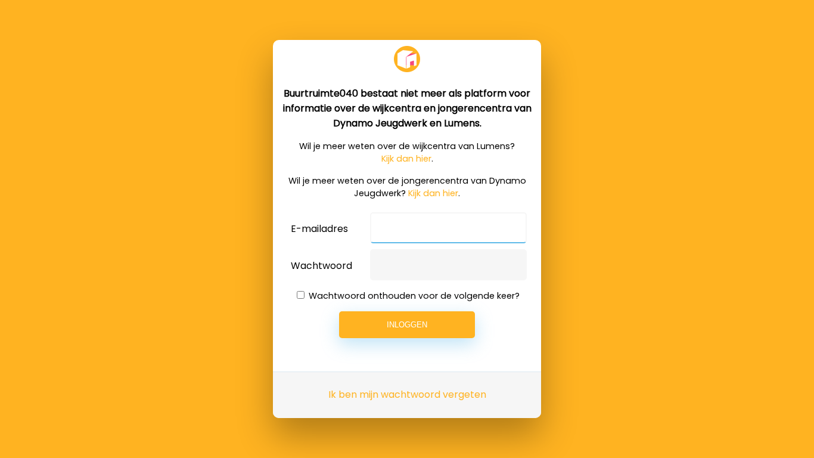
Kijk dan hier (406, 159)
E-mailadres (319, 229)
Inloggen (407, 324)
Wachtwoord (321, 266)
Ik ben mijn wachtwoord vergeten (407, 394)
